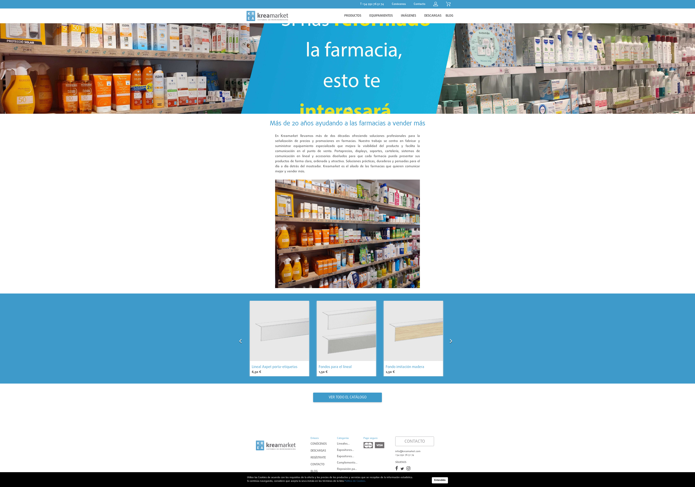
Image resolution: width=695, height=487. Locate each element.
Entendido (440, 480)
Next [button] (451, 339)
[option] (279, 338)
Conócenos (319, 444)
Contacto (318, 464)
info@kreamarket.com (407, 451)
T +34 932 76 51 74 (372, 4)
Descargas (318, 451)
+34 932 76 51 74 (404, 455)
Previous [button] (240, 339)
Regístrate (318, 458)
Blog (314, 471)
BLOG (449, 15)
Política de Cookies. (355, 481)
